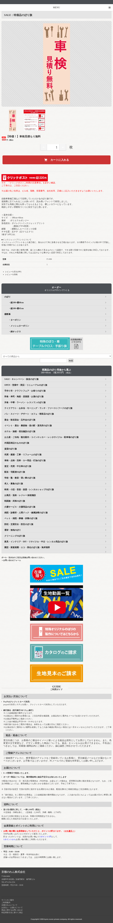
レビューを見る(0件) (13, 272)
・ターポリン (12, 320)
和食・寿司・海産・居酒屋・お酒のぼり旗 (24, 396)
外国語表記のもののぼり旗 (16, 443)
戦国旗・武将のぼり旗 (14, 501)
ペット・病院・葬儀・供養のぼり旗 (20, 518)
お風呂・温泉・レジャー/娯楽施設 (20, 495)
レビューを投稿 (11, 274)
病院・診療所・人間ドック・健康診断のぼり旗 (26, 513)
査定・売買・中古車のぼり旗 (17, 466)
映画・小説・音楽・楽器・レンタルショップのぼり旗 (29, 489)
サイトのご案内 (7, 900)
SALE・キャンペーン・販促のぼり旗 (21, 379)
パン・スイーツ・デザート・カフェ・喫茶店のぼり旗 (29, 414)
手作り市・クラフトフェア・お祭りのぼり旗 (25, 391)
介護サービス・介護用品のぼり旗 (19, 507)
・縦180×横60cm (14, 302)
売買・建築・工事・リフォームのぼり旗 (22, 454)
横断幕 (7, 314)
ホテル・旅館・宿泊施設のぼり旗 (19, 431)
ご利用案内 (5, 902)
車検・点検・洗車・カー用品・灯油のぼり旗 (25, 460)
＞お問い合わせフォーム (11, 560)
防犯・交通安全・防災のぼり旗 (18, 524)
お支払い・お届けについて (12, 907)
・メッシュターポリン (16, 326)
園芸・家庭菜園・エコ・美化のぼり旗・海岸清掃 (27, 547)
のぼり (7, 297)
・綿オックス (12, 331)
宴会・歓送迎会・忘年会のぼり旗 (19, 420)
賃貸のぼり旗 (10, 449)
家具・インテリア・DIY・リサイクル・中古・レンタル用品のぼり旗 (36, 542)
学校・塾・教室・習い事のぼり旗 (19, 478)
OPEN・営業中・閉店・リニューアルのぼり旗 (25, 385)
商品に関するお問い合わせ (12, 910)
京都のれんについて (9, 905)
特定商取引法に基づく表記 (12, 913)
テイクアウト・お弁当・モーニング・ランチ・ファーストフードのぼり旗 (38, 408)
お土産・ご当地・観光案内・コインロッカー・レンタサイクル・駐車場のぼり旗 (41, 437)
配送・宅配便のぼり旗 (14, 472)
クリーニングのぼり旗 (14, 536)
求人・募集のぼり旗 (13, 483)
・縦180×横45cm (14, 308)
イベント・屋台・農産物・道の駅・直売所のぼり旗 (28, 425)
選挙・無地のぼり (12, 530)
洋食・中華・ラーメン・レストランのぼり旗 (25, 402)
